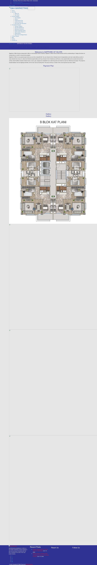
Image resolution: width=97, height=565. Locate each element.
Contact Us (14, 40)
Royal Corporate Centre (20, 30)
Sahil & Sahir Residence (20, 32)
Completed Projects (16, 24)
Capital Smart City (19, 20)
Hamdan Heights (18, 26)
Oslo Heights (18, 17)
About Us (17, 13)
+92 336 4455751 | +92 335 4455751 (21, 3)
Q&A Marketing (29, 564)
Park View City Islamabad (20, 23)
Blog (13, 37)
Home (13, 10)
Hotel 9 (16, 19)
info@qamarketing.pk (18, 2)
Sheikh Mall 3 (18, 33)
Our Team (17, 15)
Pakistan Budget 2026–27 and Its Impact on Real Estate (40, 550)
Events (13, 39)
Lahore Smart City (19, 22)
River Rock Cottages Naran (21, 34)
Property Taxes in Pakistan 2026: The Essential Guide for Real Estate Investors (41, 555)
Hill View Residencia (19, 27)
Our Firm (14, 12)
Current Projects (15, 16)
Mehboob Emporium (19, 29)
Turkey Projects (15, 36)
